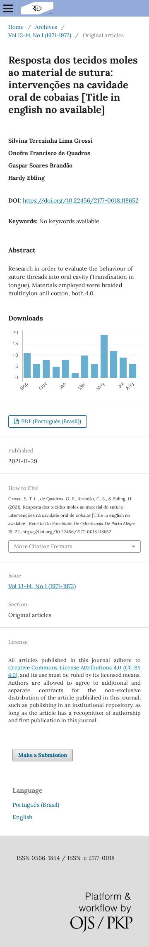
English (22, 817)
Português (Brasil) (35, 804)
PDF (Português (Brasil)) (50, 421)
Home (16, 27)
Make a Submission (42, 755)
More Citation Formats (43, 546)
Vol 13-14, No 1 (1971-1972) (39, 35)
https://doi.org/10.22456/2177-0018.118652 (81, 200)
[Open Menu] (8, 8)
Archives (46, 27)
